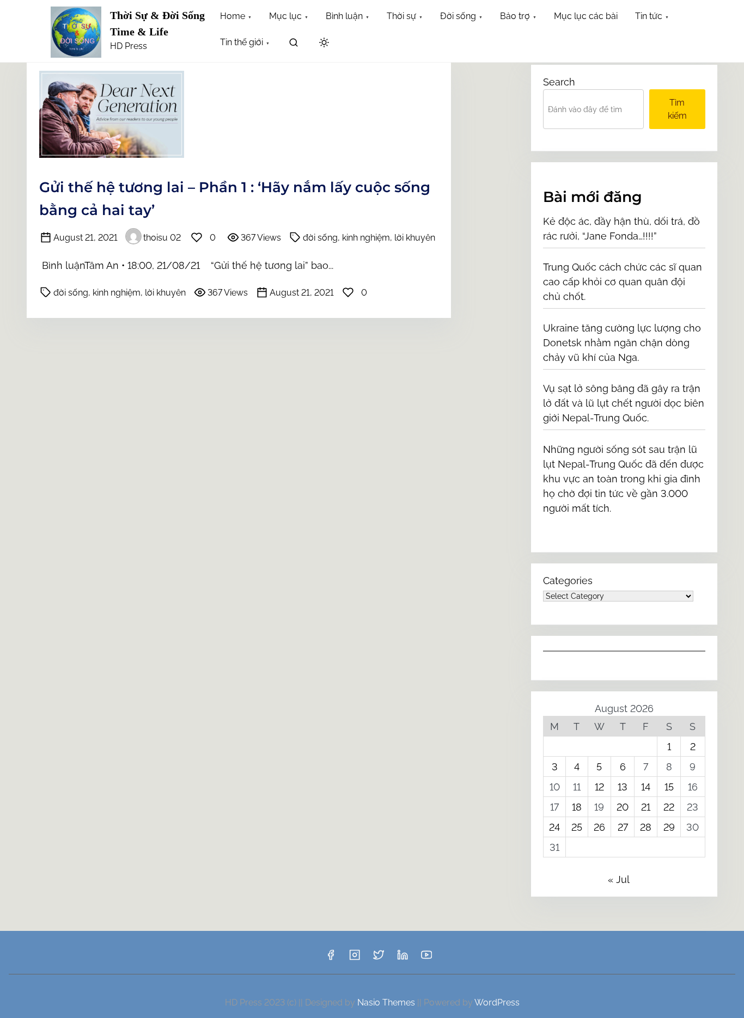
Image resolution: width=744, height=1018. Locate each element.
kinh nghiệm (366, 237)
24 (554, 827)
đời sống (320, 237)
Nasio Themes (387, 1002)
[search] (293, 44)
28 (645, 827)
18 (577, 807)
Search (559, 82)
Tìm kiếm (677, 109)
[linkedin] (402, 958)
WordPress (497, 1002)
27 (623, 827)
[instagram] (354, 958)
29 (669, 827)
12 (599, 787)
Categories (568, 580)
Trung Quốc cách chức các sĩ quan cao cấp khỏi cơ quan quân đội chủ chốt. (622, 281)
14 (645, 787)
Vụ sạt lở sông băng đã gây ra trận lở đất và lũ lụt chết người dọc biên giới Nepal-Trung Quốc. (623, 403)
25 (576, 827)
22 (668, 807)
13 (622, 787)
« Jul (618, 879)
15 (669, 787)
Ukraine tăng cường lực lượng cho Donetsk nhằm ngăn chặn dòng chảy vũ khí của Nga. (622, 342)
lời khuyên (414, 237)
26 (599, 827)
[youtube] (426, 958)
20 (623, 807)
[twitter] (378, 958)
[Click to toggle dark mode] (324, 43)
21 (645, 807)
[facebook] (330, 958)
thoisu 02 (162, 237)
